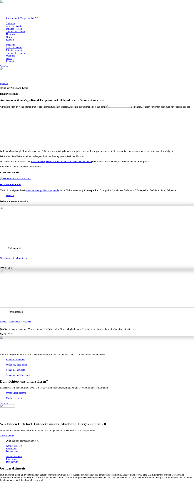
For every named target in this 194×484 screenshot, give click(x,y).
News (9, 37)
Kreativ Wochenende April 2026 (15, 321)
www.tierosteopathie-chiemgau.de (42, 190)
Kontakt (10, 39)
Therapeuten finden (15, 31)
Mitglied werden (14, 29)
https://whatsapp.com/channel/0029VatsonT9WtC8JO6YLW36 (61, 161)
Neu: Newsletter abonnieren (13, 258)
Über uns (10, 34)
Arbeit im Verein (14, 26)
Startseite (10, 23)
